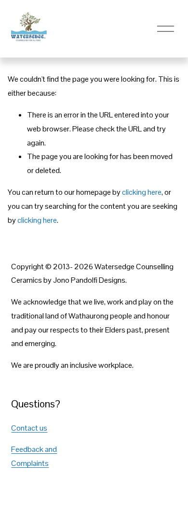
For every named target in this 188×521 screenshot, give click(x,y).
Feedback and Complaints (34, 456)
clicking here (141, 192)
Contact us (29, 428)
